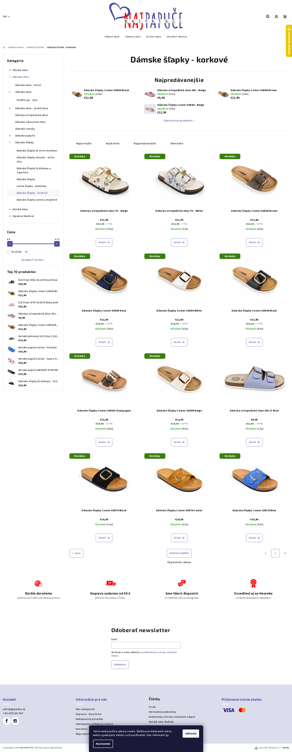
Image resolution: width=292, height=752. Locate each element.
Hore (78, 553)
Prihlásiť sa (120, 664)
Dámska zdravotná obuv (30, 122)
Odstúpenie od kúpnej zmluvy (94, 724)
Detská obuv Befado (161, 722)
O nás (152, 707)
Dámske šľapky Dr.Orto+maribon (37, 151)
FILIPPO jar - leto (27, 100)
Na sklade (19, 252)
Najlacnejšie (84, 143)
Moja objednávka (86, 734)
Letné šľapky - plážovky (32, 186)
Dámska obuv (21, 77)
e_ (281, 747)
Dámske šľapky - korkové (32, 193)
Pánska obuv (20, 70)
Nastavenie (103, 744)
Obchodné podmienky (162, 712)
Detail (102, 242)
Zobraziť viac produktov (178, 120)
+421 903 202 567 (13, 713)
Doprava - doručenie (89, 714)
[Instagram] (15, 721)
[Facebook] (7, 721)
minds (285, 747)
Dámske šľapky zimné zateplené (37, 200)
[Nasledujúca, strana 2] (275, 553)
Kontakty (82, 729)
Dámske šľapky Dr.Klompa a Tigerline (34, 170)
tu (167, 735)
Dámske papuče (25, 136)
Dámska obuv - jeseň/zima (31, 108)
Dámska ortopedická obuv (31, 115)
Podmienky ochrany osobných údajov (172, 717)
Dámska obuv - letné (28, 85)
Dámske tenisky (25, 129)
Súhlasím (191, 733)
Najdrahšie (112, 143)
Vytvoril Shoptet (268, 747)
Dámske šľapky (24, 142)
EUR (5, 16)
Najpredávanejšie (145, 143)
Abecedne (176, 143)
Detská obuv (20, 209)
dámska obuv (23, 92)
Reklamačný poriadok (89, 719)
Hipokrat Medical (23, 216)
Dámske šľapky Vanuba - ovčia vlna (35, 159)
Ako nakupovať (85, 709)
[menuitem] (112, 37)
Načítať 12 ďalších (179, 553)
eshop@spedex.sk (14, 709)
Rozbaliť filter (32, 260)
